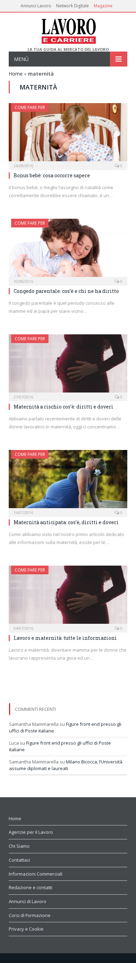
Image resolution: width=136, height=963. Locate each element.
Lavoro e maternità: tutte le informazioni (65, 638)
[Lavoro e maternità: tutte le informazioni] (68, 597)
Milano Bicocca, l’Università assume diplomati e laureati (65, 765)
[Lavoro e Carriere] (68, 29)
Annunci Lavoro (36, 6)
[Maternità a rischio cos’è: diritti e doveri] (68, 365)
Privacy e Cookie (26, 929)
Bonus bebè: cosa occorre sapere (52, 175)
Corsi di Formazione (30, 915)
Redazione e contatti (30, 887)
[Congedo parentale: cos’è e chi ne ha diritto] (68, 250)
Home (16, 73)
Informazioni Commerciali (35, 874)
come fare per (30, 107)
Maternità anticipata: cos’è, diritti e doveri (66, 522)
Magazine (103, 6)
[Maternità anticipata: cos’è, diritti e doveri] (68, 481)
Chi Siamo (19, 846)
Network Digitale (72, 6)
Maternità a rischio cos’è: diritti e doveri (63, 406)
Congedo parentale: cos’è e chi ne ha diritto (66, 291)
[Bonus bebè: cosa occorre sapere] (68, 134)
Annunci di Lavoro (27, 901)
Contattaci (19, 860)
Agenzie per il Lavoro (31, 832)
